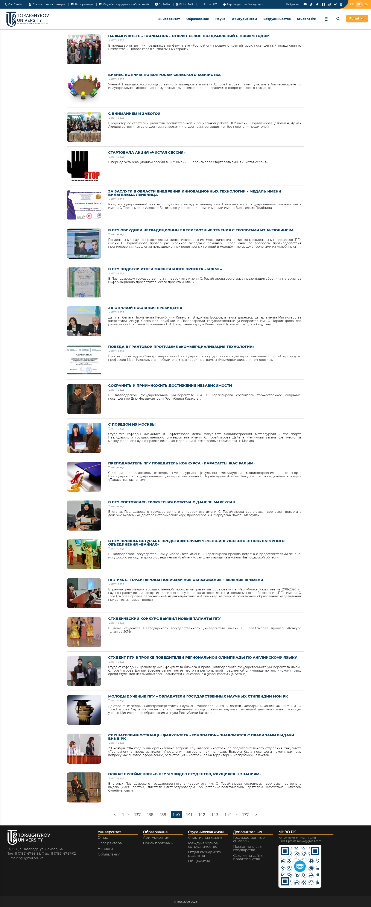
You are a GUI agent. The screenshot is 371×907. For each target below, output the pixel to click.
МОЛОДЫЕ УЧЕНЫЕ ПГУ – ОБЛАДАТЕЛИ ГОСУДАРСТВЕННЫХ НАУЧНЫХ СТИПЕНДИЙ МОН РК (198, 696)
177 (245, 814)
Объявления (109, 854)
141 (189, 814)
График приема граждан (46, 4)
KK (352, 4)
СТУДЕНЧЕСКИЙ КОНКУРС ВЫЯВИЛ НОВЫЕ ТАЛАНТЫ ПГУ (164, 618)
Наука (220, 19)
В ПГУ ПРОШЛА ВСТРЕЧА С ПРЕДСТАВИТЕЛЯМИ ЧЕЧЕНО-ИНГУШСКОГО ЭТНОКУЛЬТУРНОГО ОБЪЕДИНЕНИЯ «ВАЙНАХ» (196, 542)
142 (202, 814)
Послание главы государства (247, 848)
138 (150, 814)
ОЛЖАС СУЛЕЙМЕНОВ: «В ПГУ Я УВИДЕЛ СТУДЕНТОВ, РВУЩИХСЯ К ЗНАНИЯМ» (185, 774)
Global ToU (185, 4)
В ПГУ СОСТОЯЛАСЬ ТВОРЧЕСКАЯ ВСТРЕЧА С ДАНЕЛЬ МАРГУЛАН (171, 502)
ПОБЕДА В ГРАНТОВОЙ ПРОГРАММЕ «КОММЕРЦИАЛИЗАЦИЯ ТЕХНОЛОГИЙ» (181, 347)
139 (163, 814)
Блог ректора (82, 4)
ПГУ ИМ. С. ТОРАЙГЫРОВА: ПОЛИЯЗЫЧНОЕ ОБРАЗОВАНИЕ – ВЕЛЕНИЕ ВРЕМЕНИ (185, 580)
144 (228, 814)
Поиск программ (158, 843)
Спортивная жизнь (205, 837)
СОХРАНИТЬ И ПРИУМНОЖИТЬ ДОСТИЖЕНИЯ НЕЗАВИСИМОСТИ (170, 385)
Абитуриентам (244, 19)
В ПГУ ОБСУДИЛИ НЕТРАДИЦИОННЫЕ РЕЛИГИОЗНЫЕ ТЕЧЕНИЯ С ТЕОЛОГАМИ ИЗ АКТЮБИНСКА (201, 230)
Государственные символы (249, 839)
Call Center (13, 4)
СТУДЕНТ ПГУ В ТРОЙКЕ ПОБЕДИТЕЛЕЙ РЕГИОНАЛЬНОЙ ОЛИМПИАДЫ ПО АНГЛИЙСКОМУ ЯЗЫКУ (202, 657)
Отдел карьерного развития (204, 854)
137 (137, 814)
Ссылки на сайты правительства (248, 857)
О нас (103, 837)
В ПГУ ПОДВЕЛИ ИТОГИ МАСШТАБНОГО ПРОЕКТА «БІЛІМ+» (165, 269)
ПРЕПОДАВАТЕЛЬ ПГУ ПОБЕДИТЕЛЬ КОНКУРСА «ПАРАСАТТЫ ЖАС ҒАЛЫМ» (181, 463)
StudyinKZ (210, 4)
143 (215, 814)
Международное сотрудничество (203, 845)
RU (359, 4)
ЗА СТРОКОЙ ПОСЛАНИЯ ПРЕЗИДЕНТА (145, 308)
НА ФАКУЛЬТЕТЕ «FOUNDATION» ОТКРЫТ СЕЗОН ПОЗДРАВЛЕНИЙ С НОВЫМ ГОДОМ (188, 36)
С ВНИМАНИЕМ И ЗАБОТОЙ (134, 113)
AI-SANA (162, 4)
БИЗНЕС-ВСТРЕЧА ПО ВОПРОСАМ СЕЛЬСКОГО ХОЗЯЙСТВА (164, 75)
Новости (105, 849)
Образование (197, 19)
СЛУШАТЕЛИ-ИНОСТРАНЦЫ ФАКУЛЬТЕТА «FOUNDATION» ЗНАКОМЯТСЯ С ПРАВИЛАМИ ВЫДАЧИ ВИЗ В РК (201, 737)
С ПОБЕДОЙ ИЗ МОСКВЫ (132, 424)
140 (176, 814)
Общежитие (199, 861)
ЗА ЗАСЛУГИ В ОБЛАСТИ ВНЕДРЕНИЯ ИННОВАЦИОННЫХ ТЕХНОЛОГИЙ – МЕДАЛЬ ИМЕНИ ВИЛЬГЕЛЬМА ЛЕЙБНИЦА (194, 193)
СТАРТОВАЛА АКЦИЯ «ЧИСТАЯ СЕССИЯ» (147, 152)
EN (366, 4)
